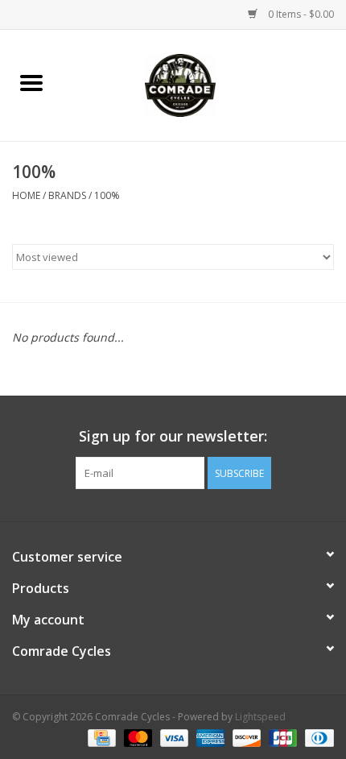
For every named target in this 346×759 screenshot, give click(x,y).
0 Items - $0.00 (300, 14)
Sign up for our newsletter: (173, 436)
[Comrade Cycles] (204, 84)
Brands (67, 195)
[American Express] (209, 737)
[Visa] (172, 737)
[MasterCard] (136, 737)
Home (26, 195)
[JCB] (281, 737)
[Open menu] (31, 82)
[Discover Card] (245, 737)
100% (107, 195)
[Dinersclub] (316, 737)
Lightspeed (260, 717)
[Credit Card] (99, 737)
